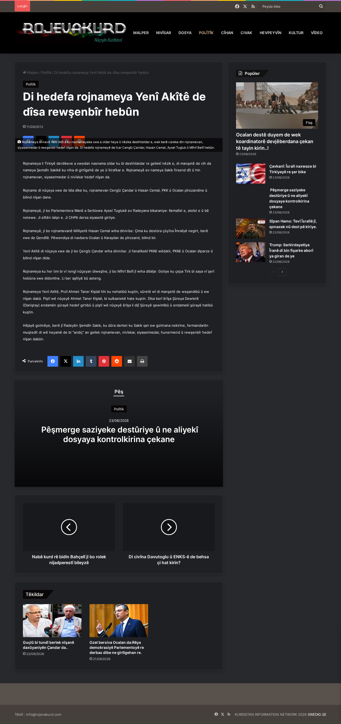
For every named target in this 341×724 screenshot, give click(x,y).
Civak (246, 32)
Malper (141, 32)
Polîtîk (206, 32)
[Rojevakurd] (72, 33)
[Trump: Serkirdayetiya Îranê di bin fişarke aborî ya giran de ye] (250, 252)
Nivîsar (163, 32)
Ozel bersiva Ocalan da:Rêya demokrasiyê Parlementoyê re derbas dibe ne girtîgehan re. (117, 647)
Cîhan (227, 32)
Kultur (296, 32)
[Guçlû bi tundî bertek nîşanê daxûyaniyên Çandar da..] (52, 620)
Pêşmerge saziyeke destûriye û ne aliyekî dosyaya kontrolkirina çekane (118, 434)
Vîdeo (317, 32)
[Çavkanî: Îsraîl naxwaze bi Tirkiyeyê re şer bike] (250, 174)
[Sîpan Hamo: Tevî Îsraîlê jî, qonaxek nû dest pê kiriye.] (250, 228)
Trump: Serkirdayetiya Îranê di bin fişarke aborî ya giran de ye (291, 250)
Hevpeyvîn (270, 32)
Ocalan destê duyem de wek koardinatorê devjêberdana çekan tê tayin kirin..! (274, 141)
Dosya (185, 32)
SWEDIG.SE (317, 714)
